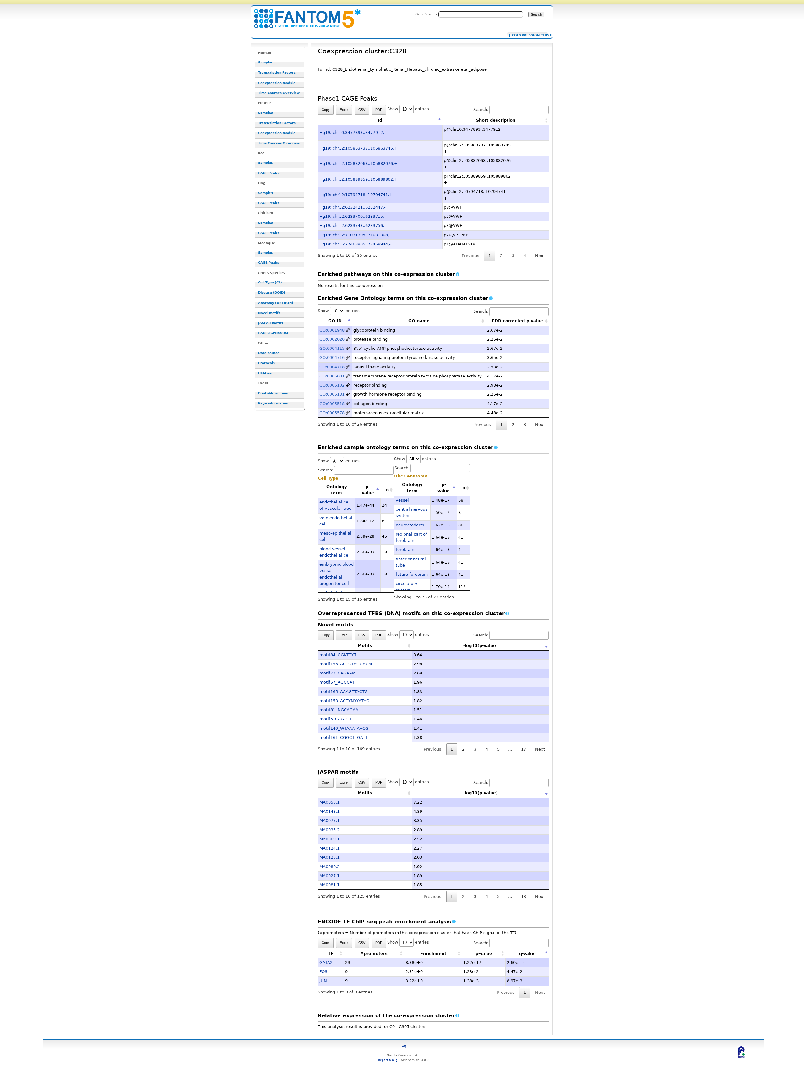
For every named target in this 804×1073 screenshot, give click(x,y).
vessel (402, 500)
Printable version (273, 393)
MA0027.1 (329, 875)
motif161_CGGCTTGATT (343, 737)
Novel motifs (269, 313)
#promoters (374, 953)
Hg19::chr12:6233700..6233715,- (352, 216)
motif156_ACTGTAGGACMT (346, 664)
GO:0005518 (332, 403)
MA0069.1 (329, 839)
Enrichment (433, 953)
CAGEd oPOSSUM (273, 333)
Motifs (365, 645)
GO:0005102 (332, 385)
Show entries (408, 109)
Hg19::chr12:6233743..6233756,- (352, 225)
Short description (495, 120)
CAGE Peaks (268, 173)
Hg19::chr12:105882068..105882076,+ (358, 163)
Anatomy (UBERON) (275, 303)
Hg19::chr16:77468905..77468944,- (355, 244)
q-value (527, 953)
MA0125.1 (329, 857)
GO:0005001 (332, 376)
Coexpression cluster (528, 35)
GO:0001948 (332, 330)
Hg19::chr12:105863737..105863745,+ (358, 148)
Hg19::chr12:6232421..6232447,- (352, 207)
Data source (269, 353)
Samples (265, 62)
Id (380, 120)
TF (331, 953)
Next (540, 255)
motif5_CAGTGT (335, 719)
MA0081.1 (329, 885)
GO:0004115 (332, 348)
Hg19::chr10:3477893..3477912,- (352, 132)
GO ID (335, 320)
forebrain (405, 549)
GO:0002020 (332, 339)
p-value (368, 489)
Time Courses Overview (279, 93)
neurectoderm (410, 525)
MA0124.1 (329, 848)
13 (523, 896)
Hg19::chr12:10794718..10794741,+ (356, 194)
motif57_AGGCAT (337, 682)
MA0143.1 (329, 811)
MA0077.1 (329, 820)
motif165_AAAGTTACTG (343, 691)
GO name (419, 320)
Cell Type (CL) (270, 282)
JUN (323, 980)
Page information (273, 403)
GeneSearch (426, 14)
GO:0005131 (332, 394)
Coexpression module (277, 83)
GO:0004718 (332, 367)
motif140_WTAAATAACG (343, 728)
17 (523, 749)
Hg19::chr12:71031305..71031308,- (355, 235)
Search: (480, 109)
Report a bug (388, 1060)
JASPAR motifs (270, 323)
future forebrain (412, 574)
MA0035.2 (329, 830)
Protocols (266, 363)
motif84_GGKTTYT (337, 654)
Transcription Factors (277, 72)
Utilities (265, 373)
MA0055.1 (329, 802)
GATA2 (326, 962)
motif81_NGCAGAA (338, 709)
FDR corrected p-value (517, 320)
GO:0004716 (332, 357)
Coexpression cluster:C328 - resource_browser (303, 15)
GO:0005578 (332, 412)
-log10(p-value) (480, 645)
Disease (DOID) (271, 292)
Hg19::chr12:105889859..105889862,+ (358, 179)
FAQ (403, 1046)
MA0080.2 (329, 866)
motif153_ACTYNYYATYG (344, 700)
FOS (323, 971)
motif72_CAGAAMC (338, 673)
